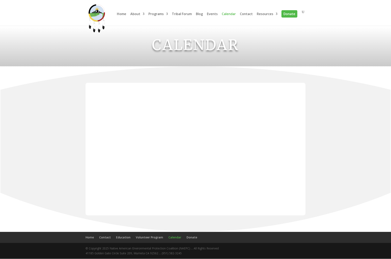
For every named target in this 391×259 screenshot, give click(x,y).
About (135, 14)
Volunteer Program (149, 237)
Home (121, 14)
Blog (199, 14)
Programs (156, 14)
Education (123, 237)
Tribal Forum (182, 14)
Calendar (229, 14)
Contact (246, 14)
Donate (289, 14)
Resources (265, 14)
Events (212, 14)
